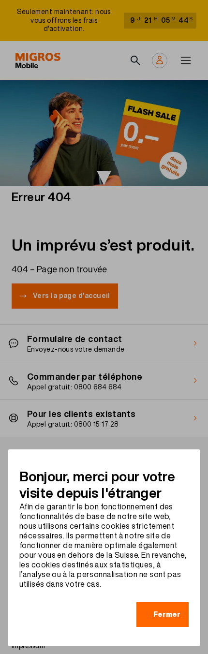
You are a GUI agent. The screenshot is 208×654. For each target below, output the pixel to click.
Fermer (166, 614)
